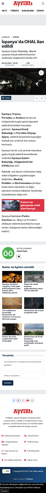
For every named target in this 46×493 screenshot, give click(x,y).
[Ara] (43, 3)
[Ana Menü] (3, 4)
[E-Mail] (19, 257)
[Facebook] (14, 400)
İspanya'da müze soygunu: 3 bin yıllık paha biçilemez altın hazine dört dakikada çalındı (11, 288)
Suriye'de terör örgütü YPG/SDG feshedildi (10, 339)
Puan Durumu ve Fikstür (10, 452)
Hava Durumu (33, 436)
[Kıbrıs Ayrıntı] (22, 4)
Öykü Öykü (22, 251)
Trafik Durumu (32, 442)
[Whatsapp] (32, 400)
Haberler (6, 37)
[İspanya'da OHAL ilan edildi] (23, 81)
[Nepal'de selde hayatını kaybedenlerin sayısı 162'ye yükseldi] (34, 277)
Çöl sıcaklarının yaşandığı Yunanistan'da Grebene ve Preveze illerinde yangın (11, 315)
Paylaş (7, 98)
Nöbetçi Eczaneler (12, 436)
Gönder (8, 383)
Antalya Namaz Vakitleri (10, 443)
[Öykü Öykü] (8, 253)
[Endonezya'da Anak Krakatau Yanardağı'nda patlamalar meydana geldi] (34, 329)
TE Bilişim (29, 479)
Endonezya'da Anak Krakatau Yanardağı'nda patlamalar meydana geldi (33, 341)
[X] (18, 400)
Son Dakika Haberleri (13, 460)
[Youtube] (28, 400)
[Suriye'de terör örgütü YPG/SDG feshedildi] (12, 329)
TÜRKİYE (14, 11)
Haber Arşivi (32, 460)
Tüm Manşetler (33, 451)
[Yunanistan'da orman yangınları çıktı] (34, 303)
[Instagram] (23, 400)
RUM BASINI (28, 11)
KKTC (4, 11)
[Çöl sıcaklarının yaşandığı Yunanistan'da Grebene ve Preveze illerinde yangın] (12, 303)
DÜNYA (40, 11)
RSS (7, 471)
